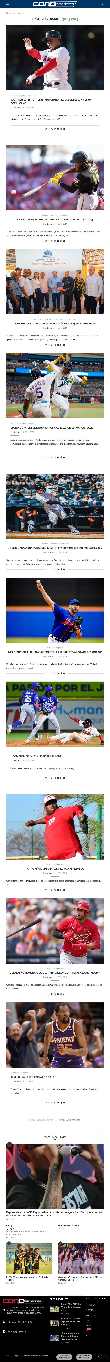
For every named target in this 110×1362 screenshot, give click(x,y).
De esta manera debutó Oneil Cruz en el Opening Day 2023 (55, 219)
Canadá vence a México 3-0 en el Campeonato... (70, 1336)
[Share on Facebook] (49, 129)
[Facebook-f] (99, 1356)
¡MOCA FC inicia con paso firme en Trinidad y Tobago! (27, 1278)
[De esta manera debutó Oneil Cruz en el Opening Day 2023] (55, 177)
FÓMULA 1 (90, 1305)
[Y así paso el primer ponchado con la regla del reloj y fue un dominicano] (55, 57)
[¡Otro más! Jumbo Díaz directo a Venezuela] (55, 827)
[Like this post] (46, 129)
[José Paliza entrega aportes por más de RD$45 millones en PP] (55, 281)
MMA (88, 1336)
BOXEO (89, 1320)
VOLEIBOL (91, 1315)
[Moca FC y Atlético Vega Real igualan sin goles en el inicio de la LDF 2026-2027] (54, 1309)
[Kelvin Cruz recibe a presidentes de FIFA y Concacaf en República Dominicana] (54, 1323)
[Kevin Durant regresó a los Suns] (55, 1035)
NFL (88, 1331)
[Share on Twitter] (52, 129)
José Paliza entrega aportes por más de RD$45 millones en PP (55, 323)
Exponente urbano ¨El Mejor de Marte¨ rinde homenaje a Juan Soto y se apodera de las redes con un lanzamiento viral (54, 1214)
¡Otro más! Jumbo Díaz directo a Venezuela (55, 868)
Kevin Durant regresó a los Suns (32, 1077)
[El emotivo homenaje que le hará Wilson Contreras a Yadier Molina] (55, 931)
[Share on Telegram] (58, 129)
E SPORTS (90, 1310)
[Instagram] (106, 1356)
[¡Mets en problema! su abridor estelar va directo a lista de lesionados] (55, 610)
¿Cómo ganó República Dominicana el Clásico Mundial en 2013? (80, 1278)
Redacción (17, 108)
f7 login (10, 1229)
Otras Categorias (96, 1299)
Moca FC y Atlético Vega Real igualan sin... (71, 1307)
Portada (9, 13)
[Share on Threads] (61, 129)
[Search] (102, 4)
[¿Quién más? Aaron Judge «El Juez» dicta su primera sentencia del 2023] (55, 506)
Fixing (9, 1226)
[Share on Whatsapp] (55, 129)
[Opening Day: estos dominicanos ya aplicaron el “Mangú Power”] (55, 385)
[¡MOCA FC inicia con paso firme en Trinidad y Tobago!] (29, 1258)
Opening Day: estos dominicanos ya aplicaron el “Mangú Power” (52, 427)
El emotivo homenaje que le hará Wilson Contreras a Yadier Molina (55, 972)
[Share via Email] (64, 129)
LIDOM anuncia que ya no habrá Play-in (35, 756)
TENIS (88, 1326)
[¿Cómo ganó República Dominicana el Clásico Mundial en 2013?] (81, 1258)
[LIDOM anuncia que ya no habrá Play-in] (55, 714)
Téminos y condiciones (69, 1226)
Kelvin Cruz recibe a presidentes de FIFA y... (71, 1321)
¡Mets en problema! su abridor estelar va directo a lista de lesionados (55, 652)
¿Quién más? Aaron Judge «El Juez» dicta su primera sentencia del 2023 (55, 548)
